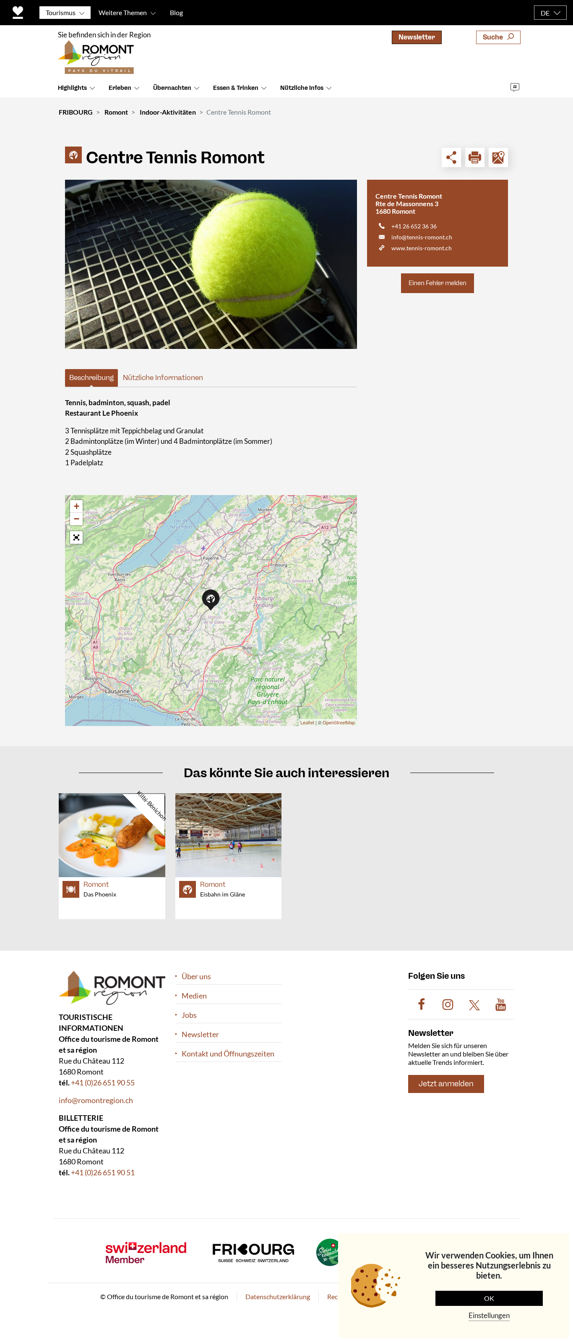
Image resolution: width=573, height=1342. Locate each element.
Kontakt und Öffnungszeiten (228, 1053)
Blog (176, 12)
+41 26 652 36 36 (414, 226)
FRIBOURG (76, 112)
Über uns (196, 976)
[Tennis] (211, 264)
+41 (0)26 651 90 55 (103, 1082)
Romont (116, 112)
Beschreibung (91, 377)
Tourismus (61, 12)
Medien (194, 995)
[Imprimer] (474, 157)
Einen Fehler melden (437, 283)
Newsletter (416, 37)
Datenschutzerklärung (277, 1296)
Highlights (72, 88)
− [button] (76, 519)
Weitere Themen (123, 12)
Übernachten (172, 88)
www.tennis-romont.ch (421, 248)
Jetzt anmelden (446, 1083)
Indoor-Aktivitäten (168, 112)
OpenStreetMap (339, 722)
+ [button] (76, 506)
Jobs (189, 1015)
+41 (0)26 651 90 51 (103, 1172)
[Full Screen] (76, 537)
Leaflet (307, 722)
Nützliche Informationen (163, 377)
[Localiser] (498, 157)
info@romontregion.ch (96, 1100)
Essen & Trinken (235, 88)
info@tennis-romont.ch (421, 237)
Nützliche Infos (301, 88)
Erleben (120, 88)
